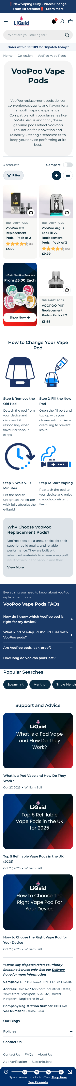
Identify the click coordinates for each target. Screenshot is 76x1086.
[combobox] (38, 35)
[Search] (67, 34)
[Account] (62, 21)
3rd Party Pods (17, 222)
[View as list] (68, 175)
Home (8, 56)
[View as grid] (56, 175)
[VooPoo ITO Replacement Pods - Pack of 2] (20, 202)
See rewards (38, 1082)
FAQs (29, 1054)
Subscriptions (42, 1062)
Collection (25, 56)
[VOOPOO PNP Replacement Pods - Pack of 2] (56, 279)
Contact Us (11, 1054)
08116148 (60, 1006)
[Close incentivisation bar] (70, 1072)
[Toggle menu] (5, 21)
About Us (45, 1054)
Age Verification (15, 1062)
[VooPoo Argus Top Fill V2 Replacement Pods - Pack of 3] (56, 202)
